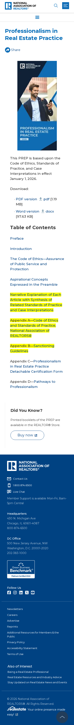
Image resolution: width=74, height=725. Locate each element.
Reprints (12, 626)
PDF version (32, 199)
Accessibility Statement (22, 648)
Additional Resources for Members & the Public (33, 634)
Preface (17, 238)
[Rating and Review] (21, 577)
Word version (35, 211)
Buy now (25, 435)
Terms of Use (15, 654)
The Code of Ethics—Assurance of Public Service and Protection (37, 264)
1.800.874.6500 (22, 485)
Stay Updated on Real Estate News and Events (37, 682)
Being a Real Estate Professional (28, 671)
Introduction (21, 249)
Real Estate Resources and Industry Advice (34, 677)
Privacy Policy (16, 642)
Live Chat (19, 491)
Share (15, 50)
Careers (12, 614)
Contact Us (20, 478)
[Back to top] (62, 717)
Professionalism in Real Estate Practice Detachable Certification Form (36, 366)
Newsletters (15, 609)
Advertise (13, 620)
